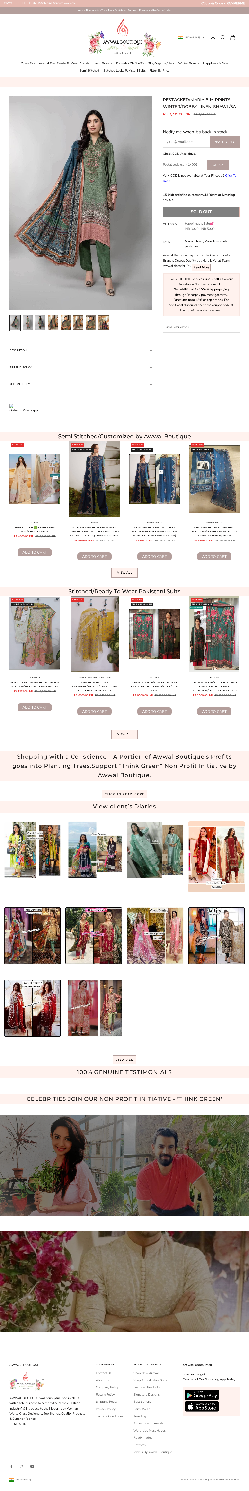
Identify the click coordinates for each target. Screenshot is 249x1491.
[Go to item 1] (15, 323)
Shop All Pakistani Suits (150, 1380)
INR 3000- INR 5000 (200, 229)
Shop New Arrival (146, 1373)
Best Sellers (142, 1402)
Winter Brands (188, 63)
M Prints (35, 677)
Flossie (154, 677)
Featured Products (146, 1387)
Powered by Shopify (226, 1479)
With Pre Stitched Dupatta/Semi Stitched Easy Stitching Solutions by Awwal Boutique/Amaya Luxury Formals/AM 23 (94, 532)
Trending (139, 1416)
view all (124, 1059)
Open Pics (28, 63)
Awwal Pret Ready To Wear (95, 677)
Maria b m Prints (216, 241)
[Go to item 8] (103, 322)
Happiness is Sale (215, 63)
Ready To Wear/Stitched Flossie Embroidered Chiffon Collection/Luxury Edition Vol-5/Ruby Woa (214, 687)
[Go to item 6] (78, 322)
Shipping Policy (107, 1402)
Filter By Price (159, 70)
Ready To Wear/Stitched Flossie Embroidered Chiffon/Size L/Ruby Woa (154, 686)
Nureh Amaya (154, 522)
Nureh (34, 522)
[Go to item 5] (65, 323)
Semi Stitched (89, 70)
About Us (102, 1380)
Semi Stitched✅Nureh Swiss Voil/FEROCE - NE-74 (35, 529)
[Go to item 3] (40, 323)
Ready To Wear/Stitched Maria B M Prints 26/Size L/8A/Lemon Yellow (34, 684)
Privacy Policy (106, 1409)
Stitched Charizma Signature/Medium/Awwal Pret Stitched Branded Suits (94, 686)
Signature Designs (146, 1394)
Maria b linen (194, 241)
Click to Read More (125, 794)
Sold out (201, 211)
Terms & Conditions (109, 1416)
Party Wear (141, 1409)
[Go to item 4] (53, 323)
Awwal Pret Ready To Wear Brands (64, 63)
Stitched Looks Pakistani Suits (124, 70)
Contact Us (103, 1373)
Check (218, 165)
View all (124, 572)
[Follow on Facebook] (11, 1466)
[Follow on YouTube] (32, 1466)
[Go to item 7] (91, 322)
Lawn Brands (102, 63)
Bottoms (139, 1445)
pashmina (191, 246)
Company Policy (107, 1387)
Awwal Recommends (148, 1423)
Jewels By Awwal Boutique (152, 1452)
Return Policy (105, 1394)
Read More (201, 267)
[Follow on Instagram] (22, 1466)
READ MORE (18, 1424)
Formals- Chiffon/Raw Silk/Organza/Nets (145, 63)
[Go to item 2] (27, 323)
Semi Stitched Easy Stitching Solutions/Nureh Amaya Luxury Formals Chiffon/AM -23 (214, 531)
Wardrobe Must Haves (149, 1430)
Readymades (142, 1438)
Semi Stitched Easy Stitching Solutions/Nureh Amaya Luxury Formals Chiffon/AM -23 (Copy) (154, 531)
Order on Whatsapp (23, 410)
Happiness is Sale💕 (199, 223)
